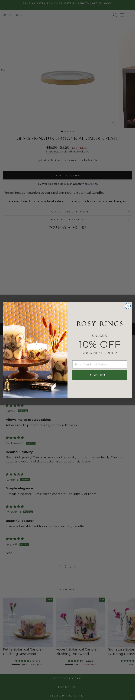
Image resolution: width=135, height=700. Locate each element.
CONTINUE (99, 375)
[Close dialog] (127, 306)
